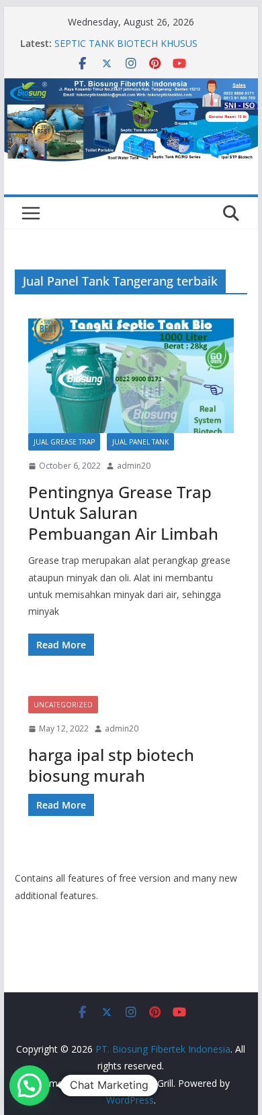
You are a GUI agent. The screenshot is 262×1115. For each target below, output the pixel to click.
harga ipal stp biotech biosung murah (111, 765)
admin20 (133, 465)
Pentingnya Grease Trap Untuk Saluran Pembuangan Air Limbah (123, 512)
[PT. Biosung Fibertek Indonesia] (131, 86)
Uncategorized (63, 704)
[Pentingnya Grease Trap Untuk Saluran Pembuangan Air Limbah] (131, 375)
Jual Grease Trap (64, 442)
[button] (29, 1085)
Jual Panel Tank (140, 442)
